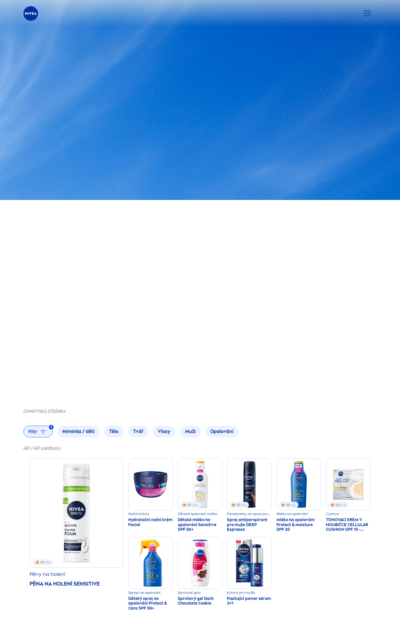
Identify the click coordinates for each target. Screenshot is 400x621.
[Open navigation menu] (367, 13)
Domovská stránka (44, 411)
